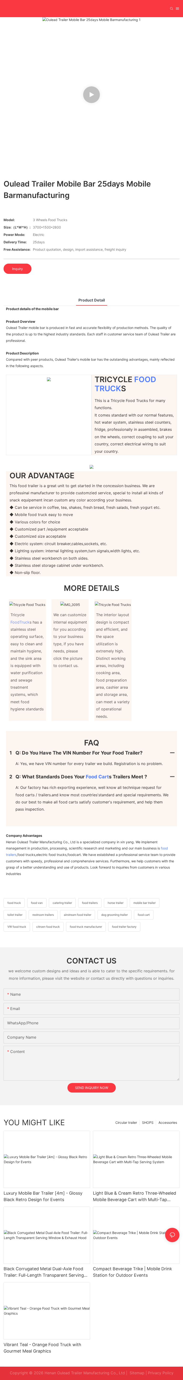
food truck (14, 903)
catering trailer (62, 903)
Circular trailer (126, 1122)
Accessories (167, 1122)
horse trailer (115, 903)
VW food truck (16, 926)
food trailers (90, 903)
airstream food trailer (77, 915)
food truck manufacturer (86, 926)
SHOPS (147, 1122)
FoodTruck (20, 622)
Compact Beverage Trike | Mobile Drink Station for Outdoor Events (132, 1272)
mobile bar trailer (144, 903)
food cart (97, 777)
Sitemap (137, 1372)
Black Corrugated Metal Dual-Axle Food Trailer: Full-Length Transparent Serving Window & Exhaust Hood (44, 1272)
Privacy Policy (160, 1372)
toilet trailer (14, 915)
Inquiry (17, 269)
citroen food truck (48, 926)
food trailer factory (124, 926)
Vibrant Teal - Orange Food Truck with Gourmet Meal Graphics (42, 1348)
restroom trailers (43, 915)
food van (37, 903)
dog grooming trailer (114, 915)
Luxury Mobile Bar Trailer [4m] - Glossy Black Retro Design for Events (43, 1196)
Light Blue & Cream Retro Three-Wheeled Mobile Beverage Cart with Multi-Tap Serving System (134, 1197)
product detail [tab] (91, 300)
